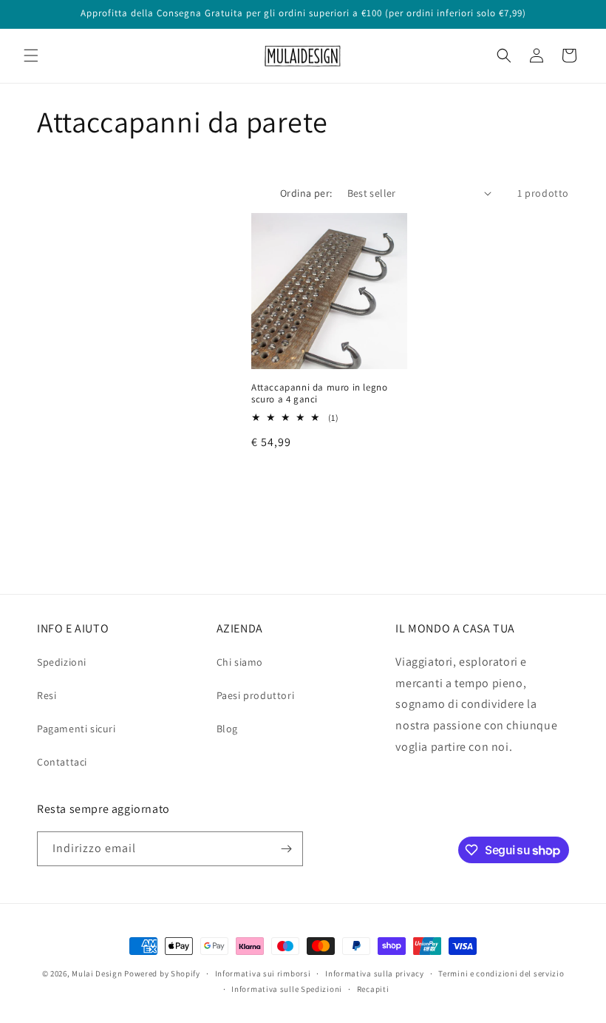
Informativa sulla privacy (374, 973)
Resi (46, 695)
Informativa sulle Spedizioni (286, 989)
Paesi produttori (256, 695)
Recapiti (373, 989)
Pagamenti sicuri (76, 728)
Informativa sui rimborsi (263, 973)
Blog (227, 728)
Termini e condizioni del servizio (501, 973)
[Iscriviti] (286, 848)
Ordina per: (306, 193)
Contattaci (62, 762)
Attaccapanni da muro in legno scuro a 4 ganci (319, 394)
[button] (31, 55)
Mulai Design (97, 973)
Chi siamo (240, 662)
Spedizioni (61, 662)
